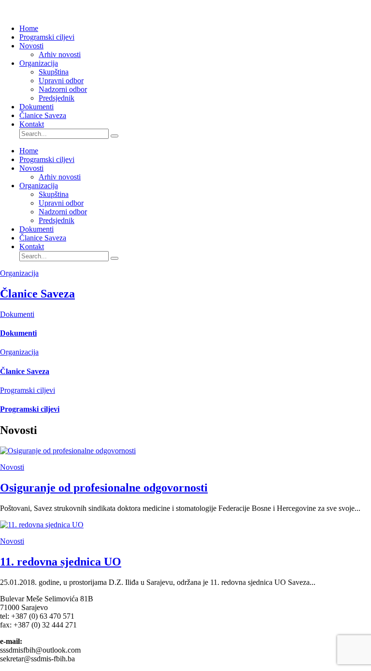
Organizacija (38, 63)
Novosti (31, 46)
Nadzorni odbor (63, 89)
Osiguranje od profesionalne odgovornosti (104, 487)
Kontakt (31, 124)
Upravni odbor (61, 80)
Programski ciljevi (46, 37)
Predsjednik (56, 98)
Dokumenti (36, 107)
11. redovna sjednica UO (60, 561)
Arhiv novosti (60, 54)
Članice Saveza (42, 115)
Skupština (54, 72)
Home (28, 28)
